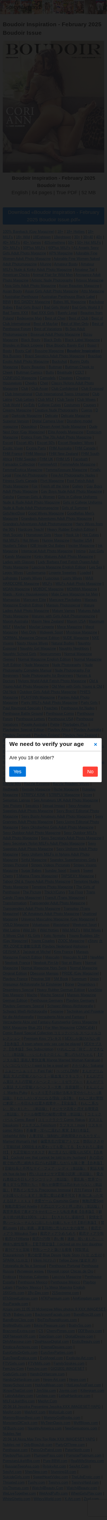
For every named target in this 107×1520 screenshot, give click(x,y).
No (90, 771)
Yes (17, 771)
